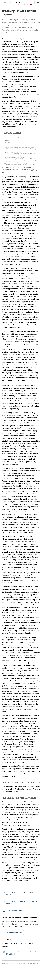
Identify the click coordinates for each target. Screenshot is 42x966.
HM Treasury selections (14, 932)
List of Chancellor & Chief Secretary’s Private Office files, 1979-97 (21, 953)
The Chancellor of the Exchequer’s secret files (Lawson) (21, 902)
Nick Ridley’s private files (14, 911)
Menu (37, 2)
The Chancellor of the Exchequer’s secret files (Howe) (21, 893)
